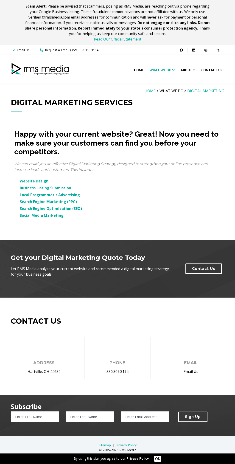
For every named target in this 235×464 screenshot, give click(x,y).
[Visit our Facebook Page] (181, 50)
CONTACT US (211, 70)
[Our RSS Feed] (218, 50)
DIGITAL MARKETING (205, 90)
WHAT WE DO (160, 70)
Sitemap (105, 445)
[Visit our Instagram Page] (206, 50)
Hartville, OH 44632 (44, 371)
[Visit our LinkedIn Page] (193, 50)
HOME (139, 70)
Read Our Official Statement (117, 39)
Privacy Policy (126, 445)
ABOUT (186, 70)
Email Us (23, 50)
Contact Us (203, 268)
